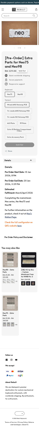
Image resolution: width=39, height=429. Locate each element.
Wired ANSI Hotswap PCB (17, 105)
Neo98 (20, 94)
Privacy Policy (23, 422)
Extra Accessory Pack (15, 137)
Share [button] (10, 151)
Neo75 (9, 94)
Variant (8, 100)
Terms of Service (11, 422)
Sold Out (19, 145)
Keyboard (8, 89)
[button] (2, 9)
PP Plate (23, 123)
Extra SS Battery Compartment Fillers (19, 130)
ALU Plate (11, 123)
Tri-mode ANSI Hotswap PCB (18, 111)
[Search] (33, 15)
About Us (25, 425)
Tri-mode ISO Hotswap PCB (18, 117)
